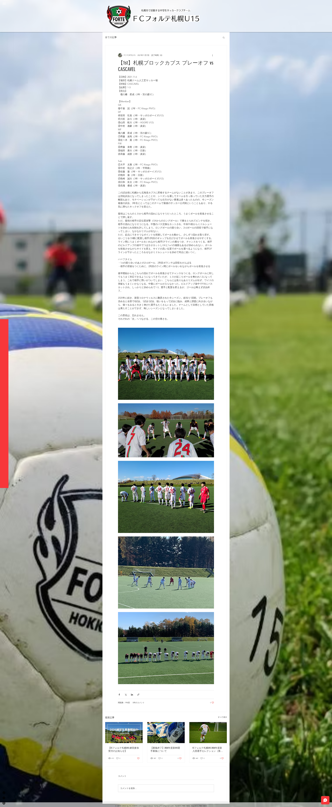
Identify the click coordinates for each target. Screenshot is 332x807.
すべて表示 (222, 717)
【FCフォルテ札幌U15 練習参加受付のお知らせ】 (123, 749)
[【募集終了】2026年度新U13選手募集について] (166, 732)
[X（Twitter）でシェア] (125, 694)
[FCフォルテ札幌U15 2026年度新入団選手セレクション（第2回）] (208, 732)
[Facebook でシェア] (119, 694)
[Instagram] (4, 798)
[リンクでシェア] (138, 694)
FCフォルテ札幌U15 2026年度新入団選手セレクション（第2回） (207, 749)
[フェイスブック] (4, 792)
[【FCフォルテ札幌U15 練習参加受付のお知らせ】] (124, 732)
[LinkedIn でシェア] (132, 694)
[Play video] (166, 430)
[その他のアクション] (212, 55)
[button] (4, 4)
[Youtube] (4, 803)
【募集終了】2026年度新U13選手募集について (165, 749)
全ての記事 (111, 37)
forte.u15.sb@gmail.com (164, 805)
